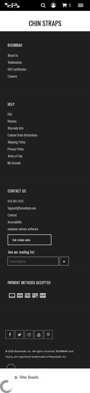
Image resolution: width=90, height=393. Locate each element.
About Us (13, 55)
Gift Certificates (17, 69)
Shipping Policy (17, 141)
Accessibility (15, 221)
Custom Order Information (22, 135)
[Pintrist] (48, 334)
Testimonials (15, 62)
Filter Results (29, 377)
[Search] (43, 5)
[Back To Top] (11, 368)
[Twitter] (19, 334)
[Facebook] (9, 334)
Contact (12, 214)
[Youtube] (38, 334)
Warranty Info (16, 128)
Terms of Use (15, 155)
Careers (12, 76)
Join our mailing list (21, 252)
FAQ (10, 114)
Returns (12, 121)
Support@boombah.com (22, 208)
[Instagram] (29, 334)
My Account (14, 162)
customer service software (23, 228)
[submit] (64, 261)
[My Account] (53, 4)
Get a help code (21, 239)
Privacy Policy (16, 148)
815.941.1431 (16, 201)
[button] (80, 5)
